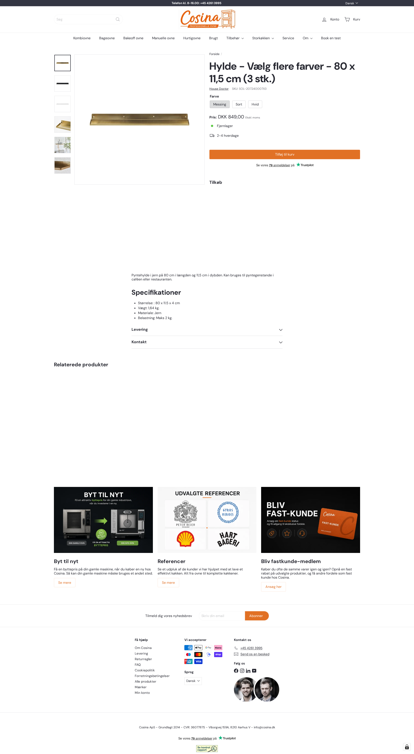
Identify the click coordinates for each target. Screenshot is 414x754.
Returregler (143, 659)
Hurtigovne (192, 38)
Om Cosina (143, 648)
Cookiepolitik (145, 670)
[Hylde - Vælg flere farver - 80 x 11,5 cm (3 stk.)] (285, 206)
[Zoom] (139, 119)
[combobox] (88, 19)
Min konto (142, 693)
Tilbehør (233, 38)
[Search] (118, 19)
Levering (141, 653)
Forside (214, 54)
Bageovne (107, 38)
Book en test (331, 38)
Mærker (141, 687)
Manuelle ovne (163, 38)
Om (306, 38)
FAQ (138, 665)
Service (288, 38)
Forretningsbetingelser (152, 676)
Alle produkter (145, 681)
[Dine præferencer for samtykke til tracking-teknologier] (407, 747)
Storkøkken (261, 38)
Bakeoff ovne (133, 38)
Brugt (213, 38)
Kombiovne (82, 38)
